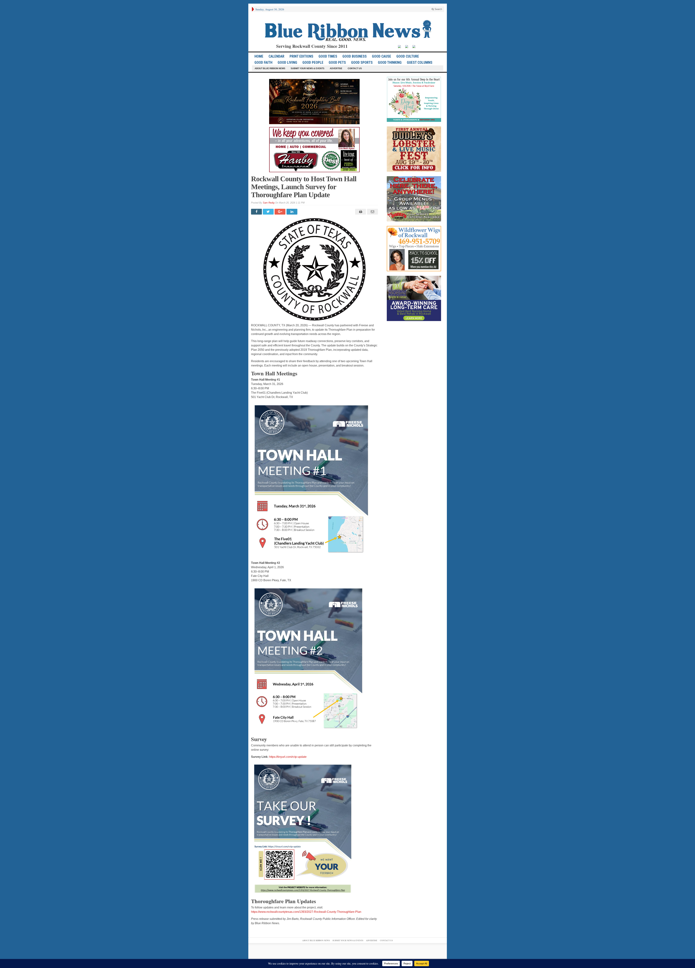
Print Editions (301, 56)
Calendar (276, 56)
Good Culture (407, 56)
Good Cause (381, 56)
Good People (312, 62)
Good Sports (362, 62)
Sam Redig (268, 202)
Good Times (328, 56)
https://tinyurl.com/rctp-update (288, 756)
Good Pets (337, 62)
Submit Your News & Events (307, 68)
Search (438, 9)
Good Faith (263, 62)
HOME (258, 56)
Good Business (354, 56)
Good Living (287, 62)
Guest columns (419, 62)
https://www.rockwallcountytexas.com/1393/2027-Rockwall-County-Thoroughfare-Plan (306, 911)
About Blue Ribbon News (270, 68)
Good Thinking (390, 62)
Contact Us (355, 68)
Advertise (336, 68)
